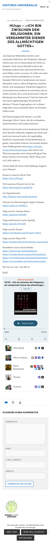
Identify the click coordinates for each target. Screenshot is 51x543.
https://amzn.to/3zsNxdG (15, 214)
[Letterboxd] (31, 366)
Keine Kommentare (34, 20)
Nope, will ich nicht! (34, 532)
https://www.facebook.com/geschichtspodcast (24, 254)
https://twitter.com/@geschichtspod (20, 251)
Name (9, 449)
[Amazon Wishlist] (42, 377)
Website (10, 471)
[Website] (35, 348)
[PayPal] (42, 358)
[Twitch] (35, 358)
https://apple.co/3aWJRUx (15, 205)
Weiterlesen (25, 538)
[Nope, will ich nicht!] (48, 532)
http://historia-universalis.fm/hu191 (20, 196)
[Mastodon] (35, 368)
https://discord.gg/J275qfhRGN (17, 187)
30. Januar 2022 (15, 20)
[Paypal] (38, 348)
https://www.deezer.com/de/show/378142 (22, 232)
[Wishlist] (42, 348)
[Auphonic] (38, 368)
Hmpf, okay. (12, 532)
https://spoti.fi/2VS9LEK (14, 223)
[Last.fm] (34, 366)
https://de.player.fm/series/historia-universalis (25, 241)
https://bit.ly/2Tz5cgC (13, 178)
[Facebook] (38, 358)
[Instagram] (32, 358)
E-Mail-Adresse (14, 460)
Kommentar (12, 422)
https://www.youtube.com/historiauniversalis (24, 261)
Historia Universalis (20, 5)
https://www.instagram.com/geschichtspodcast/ (25, 257)
